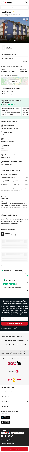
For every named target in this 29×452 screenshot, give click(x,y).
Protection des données (7, 443)
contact (10, 207)
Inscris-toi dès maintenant (14, 323)
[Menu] (2, 2)
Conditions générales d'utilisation (10, 440)
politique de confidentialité (11, 328)
